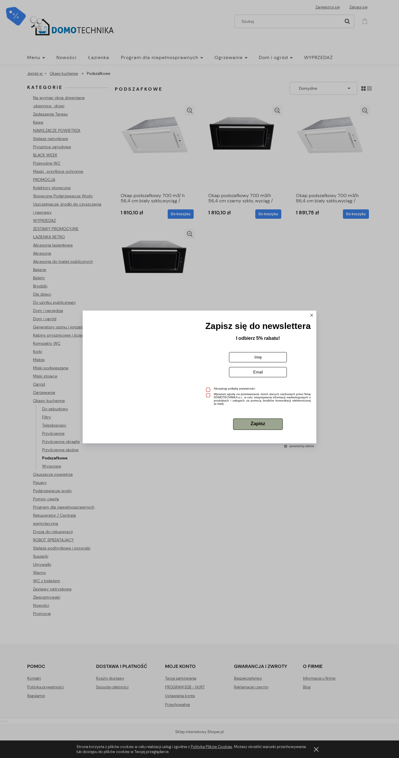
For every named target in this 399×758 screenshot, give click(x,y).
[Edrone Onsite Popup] (199, 379)
